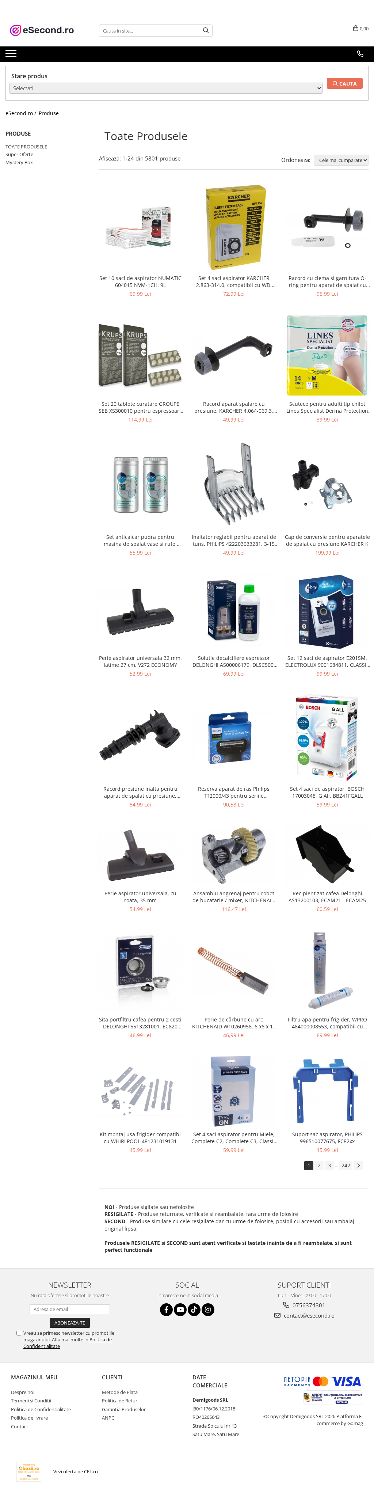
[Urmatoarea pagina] (358, 1165)
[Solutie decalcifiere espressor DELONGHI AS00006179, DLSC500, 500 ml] (234, 612)
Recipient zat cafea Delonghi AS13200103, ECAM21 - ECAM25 (327, 897)
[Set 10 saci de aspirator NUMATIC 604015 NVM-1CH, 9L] (140, 228)
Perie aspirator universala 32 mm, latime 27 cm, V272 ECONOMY (140, 661)
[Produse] (11, 55)
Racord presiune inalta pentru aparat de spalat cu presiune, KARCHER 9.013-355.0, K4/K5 (140, 792)
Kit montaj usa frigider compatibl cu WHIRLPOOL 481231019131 (140, 1138)
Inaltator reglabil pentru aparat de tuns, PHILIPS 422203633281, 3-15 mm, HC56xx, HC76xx (234, 540)
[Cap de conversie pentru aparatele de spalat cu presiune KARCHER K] (327, 485)
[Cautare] (206, 30)
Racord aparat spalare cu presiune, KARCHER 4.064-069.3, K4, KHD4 (233, 407)
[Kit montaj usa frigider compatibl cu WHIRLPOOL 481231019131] (140, 1091)
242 (345, 1165)
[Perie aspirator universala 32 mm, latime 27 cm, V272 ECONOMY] (140, 612)
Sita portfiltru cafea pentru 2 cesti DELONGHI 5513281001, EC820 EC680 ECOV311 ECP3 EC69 (140, 1023)
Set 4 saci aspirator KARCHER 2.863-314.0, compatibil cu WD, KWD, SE (234, 281)
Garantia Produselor (124, 1409)
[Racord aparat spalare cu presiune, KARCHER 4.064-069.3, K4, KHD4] (234, 355)
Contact (19, 1426)
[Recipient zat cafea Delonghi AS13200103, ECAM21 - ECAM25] (327, 855)
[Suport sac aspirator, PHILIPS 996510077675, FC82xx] (327, 1091)
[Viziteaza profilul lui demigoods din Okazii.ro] (28, 1472)
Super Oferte (19, 154)
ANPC (108, 1417)
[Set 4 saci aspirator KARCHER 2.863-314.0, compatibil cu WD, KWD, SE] (234, 227)
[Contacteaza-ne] (360, 53)
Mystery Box (19, 162)
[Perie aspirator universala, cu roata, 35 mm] (140, 855)
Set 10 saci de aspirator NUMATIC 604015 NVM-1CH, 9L (140, 281)
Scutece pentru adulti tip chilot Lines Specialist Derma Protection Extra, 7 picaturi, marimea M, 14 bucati (327, 407)
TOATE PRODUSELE (26, 146)
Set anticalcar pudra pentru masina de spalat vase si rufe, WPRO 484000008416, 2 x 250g (140, 540)
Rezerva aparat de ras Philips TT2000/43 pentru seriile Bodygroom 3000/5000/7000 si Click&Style (234, 792)
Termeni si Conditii (31, 1400)
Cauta (347, 83)
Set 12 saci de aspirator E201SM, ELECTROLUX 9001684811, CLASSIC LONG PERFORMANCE (327, 661)
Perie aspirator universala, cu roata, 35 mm (140, 897)
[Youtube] (180, 1309)
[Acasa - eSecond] (42, 30)
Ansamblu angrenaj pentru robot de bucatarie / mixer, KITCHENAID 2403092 (233, 897)
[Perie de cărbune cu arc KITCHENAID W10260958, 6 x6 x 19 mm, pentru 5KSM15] (234, 971)
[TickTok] (194, 1309)
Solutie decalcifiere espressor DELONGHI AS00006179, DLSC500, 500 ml (233, 661)
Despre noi (22, 1392)
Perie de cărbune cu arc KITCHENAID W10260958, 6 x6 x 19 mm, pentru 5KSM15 (234, 1023)
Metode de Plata (120, 1392)
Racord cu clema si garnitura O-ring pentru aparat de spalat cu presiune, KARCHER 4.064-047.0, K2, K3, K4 (327, 281)
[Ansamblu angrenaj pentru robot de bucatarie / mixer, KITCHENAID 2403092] (234, 855)
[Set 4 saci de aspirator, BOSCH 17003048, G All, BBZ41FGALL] (327, 738)
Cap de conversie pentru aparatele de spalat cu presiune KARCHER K (327, 540)
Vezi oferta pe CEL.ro (75, 1471)
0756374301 (308, 1305)
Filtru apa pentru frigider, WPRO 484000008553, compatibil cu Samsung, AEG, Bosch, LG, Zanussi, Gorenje (327, 1023)
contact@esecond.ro (308, 1315)
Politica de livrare (29, 1417)
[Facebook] (166, 1309)
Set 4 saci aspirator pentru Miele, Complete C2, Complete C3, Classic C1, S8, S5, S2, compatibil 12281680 (234, 1138)
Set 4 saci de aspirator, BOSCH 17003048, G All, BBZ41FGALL (327, 792)
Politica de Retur (119, 1400)
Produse (49, 113)
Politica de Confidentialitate (41, 1409)
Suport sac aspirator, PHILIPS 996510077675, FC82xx (327, 1138)
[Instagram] (208, 1309)
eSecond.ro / (21, 113)
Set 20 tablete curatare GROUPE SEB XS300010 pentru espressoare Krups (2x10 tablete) (140, 407)
